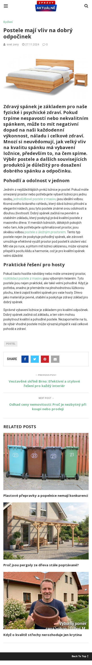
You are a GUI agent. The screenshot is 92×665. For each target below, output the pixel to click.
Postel (10, 344)
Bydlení (8, 22)
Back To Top (79, 656)
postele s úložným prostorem (45, 232)
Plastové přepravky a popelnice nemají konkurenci (45, 495)
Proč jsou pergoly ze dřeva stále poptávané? (41, 565)
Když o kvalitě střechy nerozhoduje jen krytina (42, 634)
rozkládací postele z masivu (22, 278)
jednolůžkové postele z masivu (34, 199)
